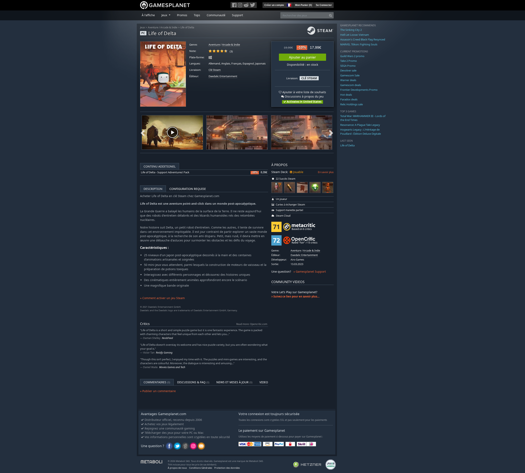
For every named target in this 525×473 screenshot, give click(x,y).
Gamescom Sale (350, 75)
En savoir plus (326, 172)
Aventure (153, 27)
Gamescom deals (350, 85)
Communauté (216, 15)
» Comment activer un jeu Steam (162, 298)
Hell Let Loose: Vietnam (354, 35)
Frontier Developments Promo (359, 90)
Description (153, 189)
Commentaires (157, 382)
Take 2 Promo (348, 61)
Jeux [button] (164, 15)
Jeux (142, 27)
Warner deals (348, 80)
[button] (288, 4)
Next (331, 132)
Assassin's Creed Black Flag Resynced (362, 39)
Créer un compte (274, 5)
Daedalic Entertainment (223, 76)
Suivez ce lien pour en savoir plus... (296, 296)
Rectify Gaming (164, 352)
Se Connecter (324, 5)
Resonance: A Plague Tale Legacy (360, 125)
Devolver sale (348, 70)
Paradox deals (348, 99)
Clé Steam (215, 70)
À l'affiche (148, 15)
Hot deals (346, 94)
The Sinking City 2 (351, 30)
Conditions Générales (200, 467)
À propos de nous (177, 467)
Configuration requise (187, 189)
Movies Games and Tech (172, 367)
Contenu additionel (160, 166)
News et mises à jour (234, 382)
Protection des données (227, 467)
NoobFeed (167, 338)
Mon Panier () (303, 5)
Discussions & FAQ (193, 382)
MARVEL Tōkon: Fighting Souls (358, 44)
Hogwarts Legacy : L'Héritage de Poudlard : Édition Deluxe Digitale (360, 131)
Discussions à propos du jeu (304, 96)
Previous (143, 132)
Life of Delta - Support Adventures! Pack (165, 172)
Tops (197, 15)
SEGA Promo (348, 66)
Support (237, 15)
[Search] (330, 15)
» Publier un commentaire (158, 391)
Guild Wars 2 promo (352, 56)
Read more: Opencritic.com (251, 324)
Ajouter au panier (302, 57)
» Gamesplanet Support (309, 271)
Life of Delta (187, 27)
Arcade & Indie (168, 27)
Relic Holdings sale (351, 104)
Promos (182, 15)
